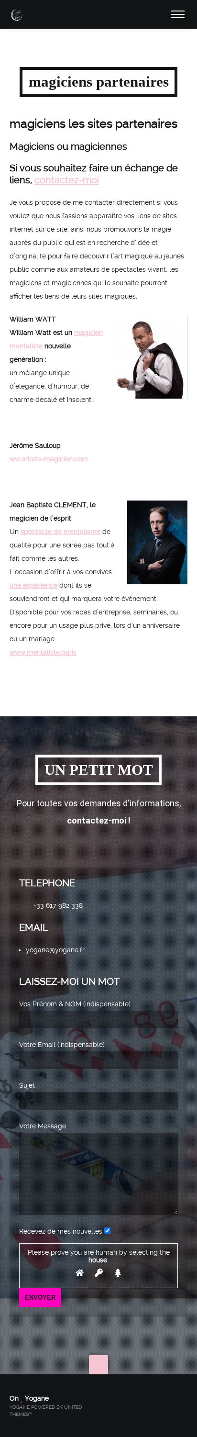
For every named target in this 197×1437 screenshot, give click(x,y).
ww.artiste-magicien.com (49, 459)
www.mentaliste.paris (43, 652)
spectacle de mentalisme (60, 531)
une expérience (33, 585)
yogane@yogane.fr (55, 950)
